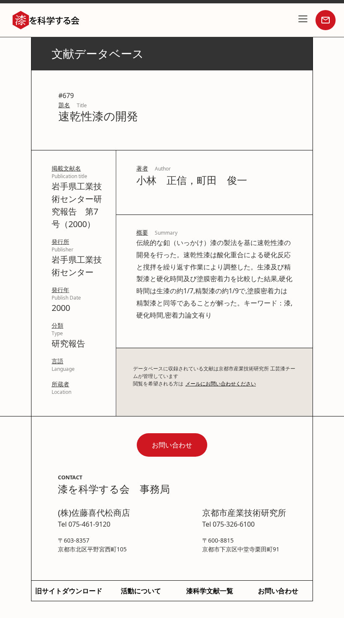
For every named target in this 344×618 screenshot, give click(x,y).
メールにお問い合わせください (220, 383)
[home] (46, 20)
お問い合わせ (172, 445)
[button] (302, 20)
